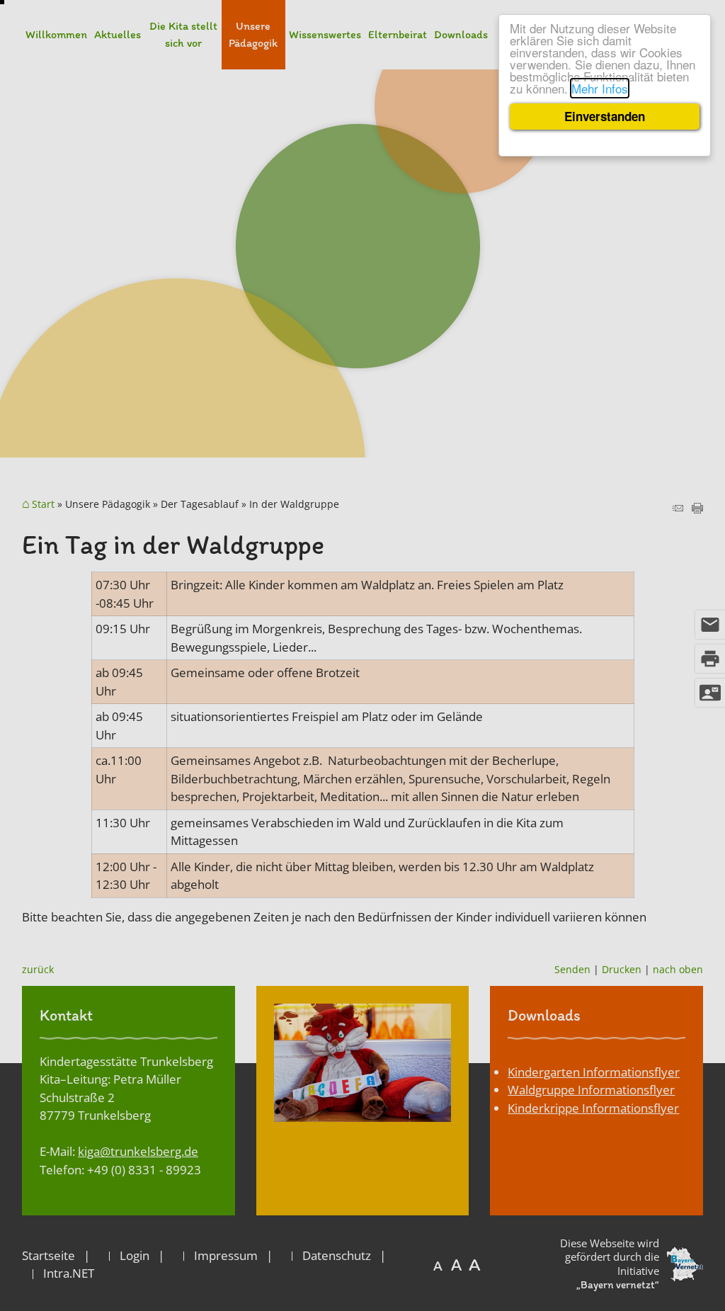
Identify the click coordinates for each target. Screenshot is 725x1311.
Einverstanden (604, 116)
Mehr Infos (599, 88)
